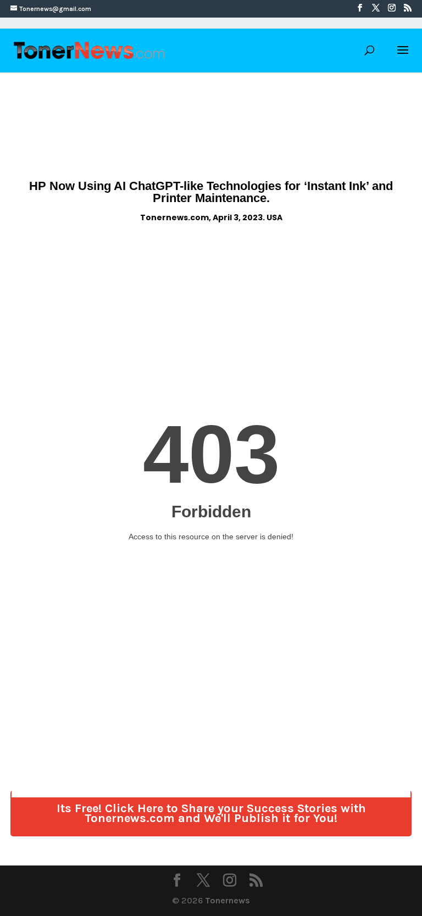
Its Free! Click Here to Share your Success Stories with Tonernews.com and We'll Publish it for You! (211, 813)
